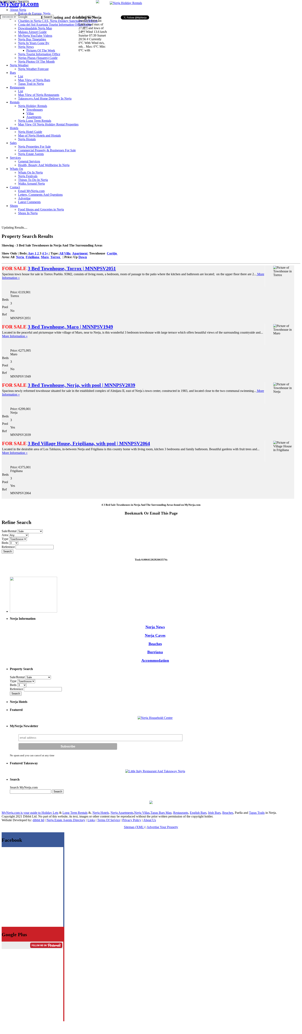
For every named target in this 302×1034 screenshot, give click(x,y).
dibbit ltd (38, 820)
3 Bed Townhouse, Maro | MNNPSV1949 (70, 326)
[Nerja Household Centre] (155, 718)
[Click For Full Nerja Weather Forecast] (97, 2)
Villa (67, 253)
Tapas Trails (257, 812)
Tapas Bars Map (161, 812)
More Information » (15, 336)
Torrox (55, 257)
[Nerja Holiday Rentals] (126, 3)
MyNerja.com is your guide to (21, 812)
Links (91, 820)
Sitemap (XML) (134, 827)
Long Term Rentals (75, 812)
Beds (5, 543)
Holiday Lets (49, 812)
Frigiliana (33, 257)
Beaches (155, 644)
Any (31, 253)
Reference (9, 547)
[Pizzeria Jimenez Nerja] (155, 771)
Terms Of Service (108, 820)
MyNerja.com (19, 3)
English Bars (198, 812)
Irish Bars (214, 812)
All (61, 253)
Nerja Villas (142, 812)
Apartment (80, 253)
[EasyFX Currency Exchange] (151, 803)
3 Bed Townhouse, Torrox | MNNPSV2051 (72, 268)
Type (5, 539)
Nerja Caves (155, 635)
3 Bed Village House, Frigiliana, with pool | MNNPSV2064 (89, 443)
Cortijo (112, 253)
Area (5, 535)
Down (82, 257)
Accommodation (155, 660)
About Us (149, 820)
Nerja (20, 257)
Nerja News (155, 627)
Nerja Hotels (100, 812)
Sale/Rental (9, 531)
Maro (45, 257)
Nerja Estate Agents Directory (65, 820)
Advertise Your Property (162, 827)
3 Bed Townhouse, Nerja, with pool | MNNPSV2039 (81, 385)
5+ (47, 253)
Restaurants (180, 812)
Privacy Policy (131, 820)
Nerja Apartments (122, 812)
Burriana (155, 652)
